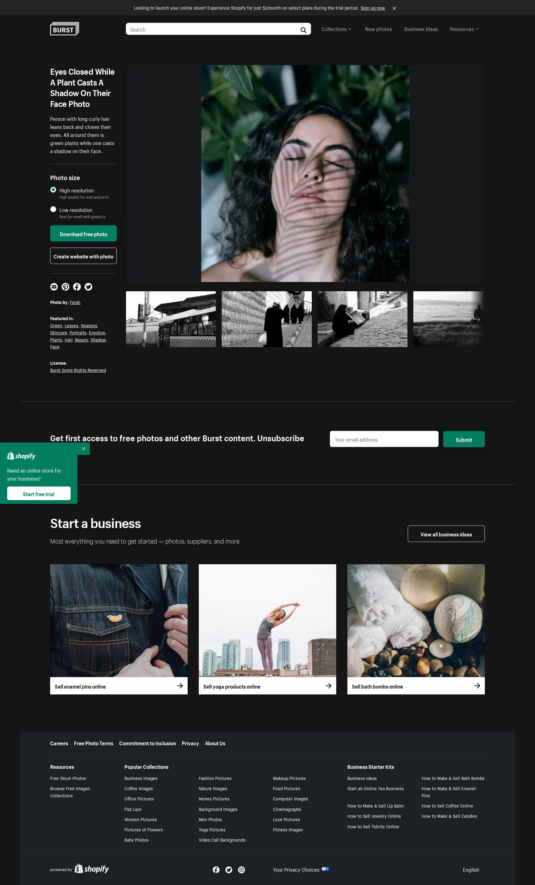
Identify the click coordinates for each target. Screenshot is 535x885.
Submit (464, 439)
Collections (334, 28)
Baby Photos (136, 839)
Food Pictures (286, 788)
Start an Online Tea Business (375, 788)
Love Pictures (286, 819)
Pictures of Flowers (143, 829)
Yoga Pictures (212, 829)
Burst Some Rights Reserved (78, 369)
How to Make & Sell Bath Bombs (453, 777)
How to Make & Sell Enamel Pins (449, 792)
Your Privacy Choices (296, 869)
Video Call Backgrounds (222, 839)
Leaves (71, 325)
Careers (59, 742)
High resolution (76, 190)
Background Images (218, 808)
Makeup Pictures (289, 777)
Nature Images (213, 788)
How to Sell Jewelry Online (374, 815)
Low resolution (75, 209)
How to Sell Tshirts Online (373, 826)
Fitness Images (288, 829)
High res (173, 340)
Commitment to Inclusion (147, 742)
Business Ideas (362, 777)
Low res (197, 340)
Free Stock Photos (68, 777)
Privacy (190, 742)
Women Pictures (140, 819)
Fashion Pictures (215, 777)
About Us (215, 742)
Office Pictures (139, 798)
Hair (68, 339)
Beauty (81, 339)
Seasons (89, 325)
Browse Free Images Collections (70, 792)
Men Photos (210, 819)
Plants (56, 339)
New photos (378, 28)
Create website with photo (83, 256)
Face (54, 346)
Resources (462, 28)
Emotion (97, 332)
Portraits (78, 332)
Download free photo (83, 233)
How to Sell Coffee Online (447, 805)
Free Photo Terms (93, 742)
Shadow (98, 339)
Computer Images (290, 798)
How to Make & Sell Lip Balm (375, 805)
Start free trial (38, 493)
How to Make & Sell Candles (449, 815)
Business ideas (421, 28)
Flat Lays (132, 808)
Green (56, 325)
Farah (75, 301)
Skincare (58, 332)
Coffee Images (138, 788)
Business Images (141, 777)
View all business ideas (446, 534)
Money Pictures (214, 798)
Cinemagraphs (287, 808)
